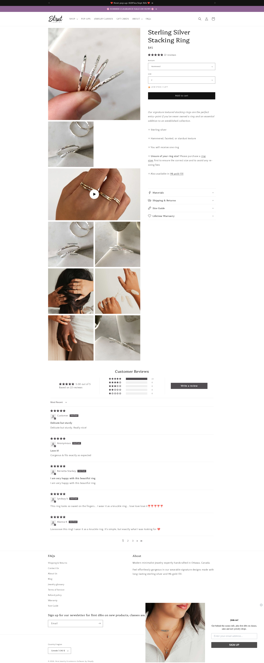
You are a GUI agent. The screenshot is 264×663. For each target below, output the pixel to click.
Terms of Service (56, 589)
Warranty (52, 600)
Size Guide (53, 606)
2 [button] (128, 541)
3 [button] (133, 541)
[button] (73, 19)
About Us (52, 573)
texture (151, 60)
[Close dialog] (261, 605)
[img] (58, 411)
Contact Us (53, 568)
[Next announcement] (215, 3)
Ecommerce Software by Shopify (80, 661)
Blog (50, 579)
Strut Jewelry (60, 661)
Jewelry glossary (56, 584)
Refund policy (55, 595)
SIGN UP (234, 645)
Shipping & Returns (57, 563)
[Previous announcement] (49, 3)
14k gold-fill (176, 173)
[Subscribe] (99, 623)
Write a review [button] (189, 385)
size (150, 74)
